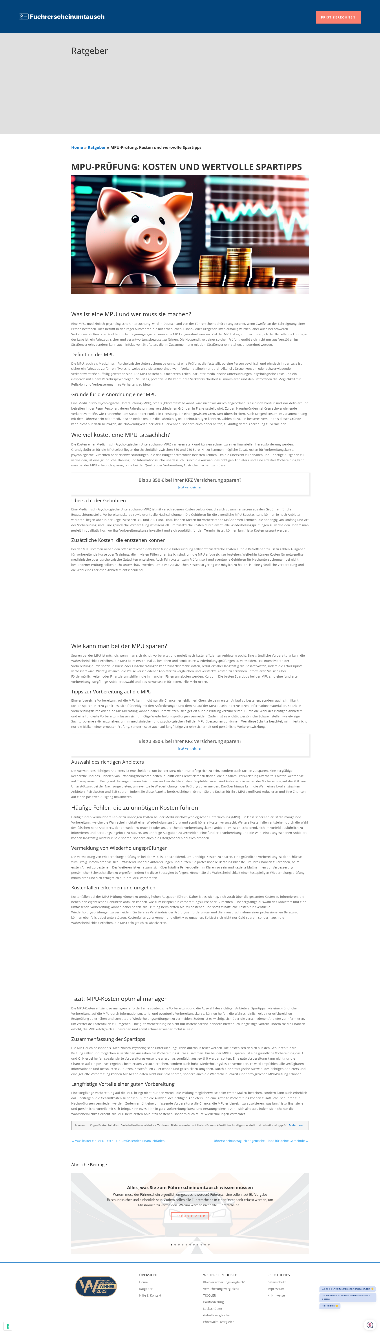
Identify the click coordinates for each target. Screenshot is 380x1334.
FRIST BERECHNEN (338, 17)
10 (205, 1244)
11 (209, 1244)
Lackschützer (212, 1309)
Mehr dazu (296, 1125)
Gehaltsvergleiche (216, 1315)
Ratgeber (97, 147)
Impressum (275, 1289)
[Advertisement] (190, 101)
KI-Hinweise (276, 1295)
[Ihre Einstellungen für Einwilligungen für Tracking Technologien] (8, 1326)
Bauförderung (213, 1302)
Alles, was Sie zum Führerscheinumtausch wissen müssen (190, 1187)
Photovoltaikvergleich (218, 1322)
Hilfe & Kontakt (150, 1295)
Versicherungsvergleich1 (221, 1289)
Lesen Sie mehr (190, 1216)
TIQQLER (209, 1295)
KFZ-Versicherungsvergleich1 (224, 1282)
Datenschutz (276, 1282)
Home (77, 147)
